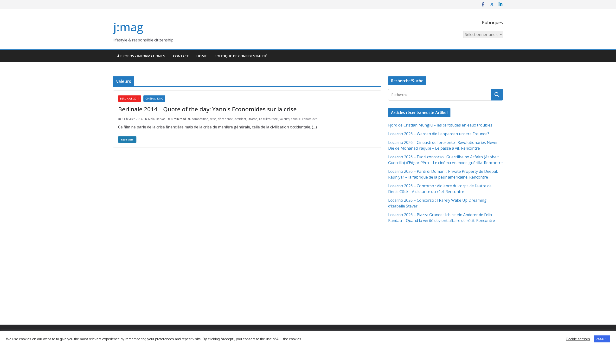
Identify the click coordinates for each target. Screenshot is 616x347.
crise (213, 119)
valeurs (284, 119)
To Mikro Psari (268, 119)
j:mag (128, 27)
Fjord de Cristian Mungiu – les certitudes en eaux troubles (440, 125)
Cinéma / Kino (154, 98)
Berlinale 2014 (129, 98)
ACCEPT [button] (602, 338)
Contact (181, 56)
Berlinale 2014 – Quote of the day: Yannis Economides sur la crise (207, 109)
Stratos (252, 119)
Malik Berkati (157, 119)
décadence (225, 119)
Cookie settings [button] (578, 339)
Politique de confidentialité (240, 56)
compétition (200, 119)
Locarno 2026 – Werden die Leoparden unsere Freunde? (438, 133)
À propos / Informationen (141, 56)
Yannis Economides (304, 119)
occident (240, 119)
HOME (201, 56)
